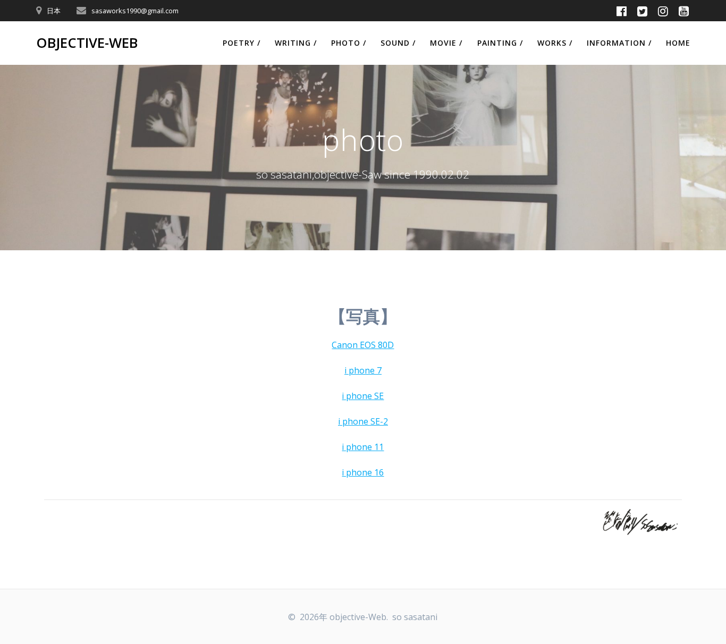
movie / (446, 43)
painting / (500, 43)
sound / (398, 43)
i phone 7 (363, 370)
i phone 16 (363, 472)
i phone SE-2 (363, 421)
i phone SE (363, 396)
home (678, 43)
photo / (348, 43)
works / (554, 43)
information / (619, 43)
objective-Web (87, 43)
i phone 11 (363, 447)
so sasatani (414, 617)
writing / (296, 43)
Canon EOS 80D (363, 345)
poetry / (241, 43)
